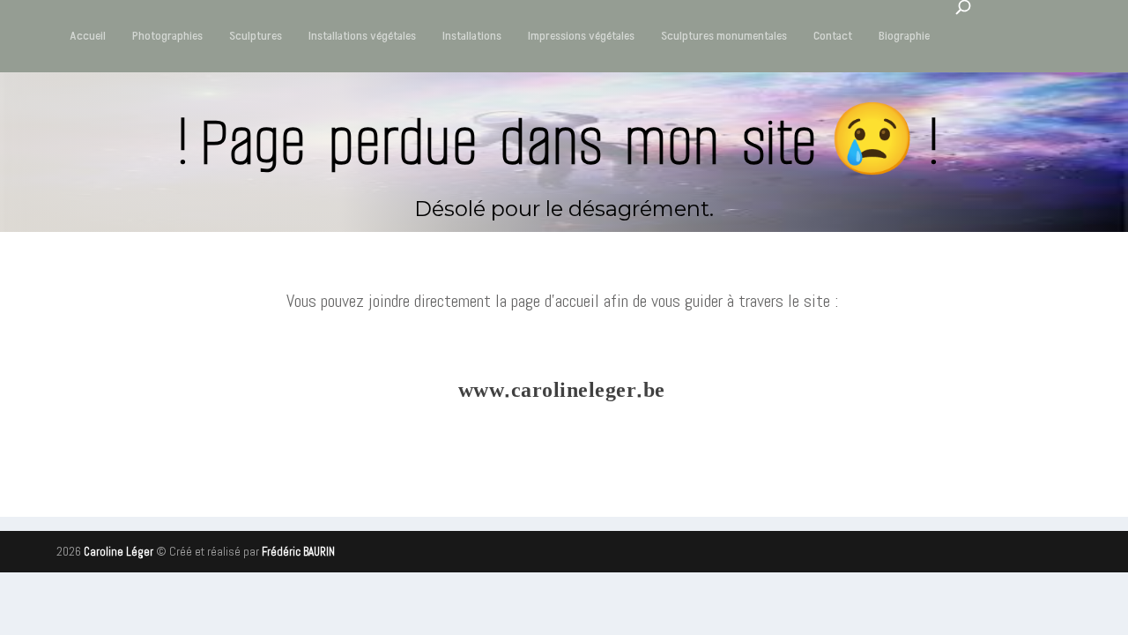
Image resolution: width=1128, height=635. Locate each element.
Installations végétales (362, 35)
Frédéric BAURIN (298, 551)
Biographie (904, 35)
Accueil (88, 35)
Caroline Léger (118, 551)
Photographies (167, 35)
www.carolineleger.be (561, 390)
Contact (832, 35)
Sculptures (255, 35)
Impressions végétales (581, 35)
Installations (471, 35)
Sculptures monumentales (724, 35)
